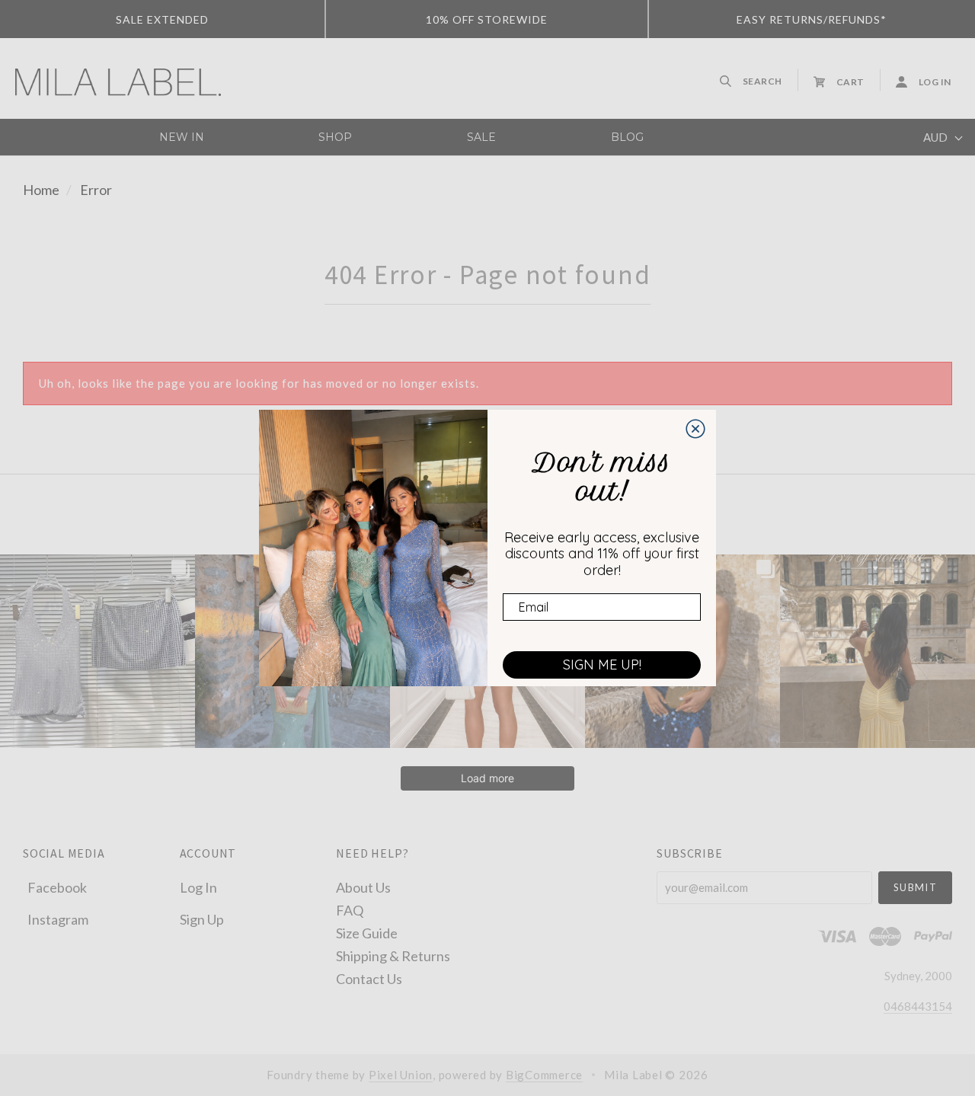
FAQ (349, 909)
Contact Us (369, 978)
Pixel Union (401, 1075)
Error (96, 189)
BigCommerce (544, 1075)
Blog (627, 137)
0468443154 (918, 1006)
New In (181, 137)
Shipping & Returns (393, 955)
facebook (57, 887)
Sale (481, 137)
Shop (335, 137)
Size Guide (367, 932)
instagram (57, 918)
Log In (198, 887)
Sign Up (202, 918)
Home (41, 189)
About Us (363, 886)
